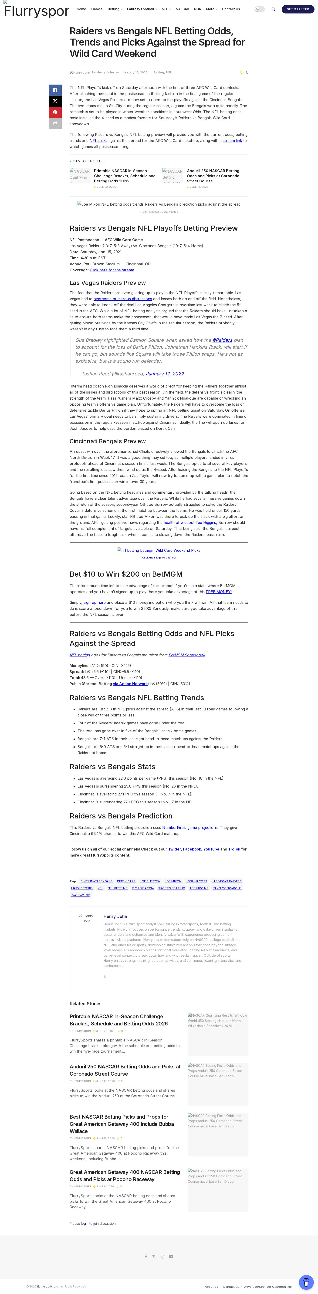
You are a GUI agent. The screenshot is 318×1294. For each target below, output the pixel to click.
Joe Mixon (173, 881)
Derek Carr (126, 881)
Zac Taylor (80, 895)
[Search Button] (273, 9)
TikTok (234, 849)
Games (97, 9)
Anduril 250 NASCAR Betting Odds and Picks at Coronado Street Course (213, 176)
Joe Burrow (150, 881)
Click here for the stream (112, 270)
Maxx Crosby (82, 888)
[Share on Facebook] (55, 90)
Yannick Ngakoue (227, 888)
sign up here (95, 602)
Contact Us (231, 9)
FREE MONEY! (219, 591)
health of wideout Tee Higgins (190, 522)
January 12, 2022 (165, 374)
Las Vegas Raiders (227, 881)
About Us (211, 1286)
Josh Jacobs (196, 881)
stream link (232, 140)
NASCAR (182, 9)
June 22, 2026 (106, 186)
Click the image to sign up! (159, 557)
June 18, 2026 (199, 186)
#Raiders (222, 340)
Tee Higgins (198, 888)
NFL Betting (118, 888)
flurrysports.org (47, 1286)
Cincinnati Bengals (97, 881)
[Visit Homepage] (36, 9)
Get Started (298, 9)
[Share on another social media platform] (55, 123)
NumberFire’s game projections (190, 827)
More (210, 9)
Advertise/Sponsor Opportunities (268, 1286)
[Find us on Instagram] (162, 1257)
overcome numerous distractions (123, 298)
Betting (113, 9)
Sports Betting (171, 888)
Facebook (192, 849)
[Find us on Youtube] (171, 1257)
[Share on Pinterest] (55, 112)
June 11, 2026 (104, 1186)
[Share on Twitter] (55, 101)
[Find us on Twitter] (154, 1257)
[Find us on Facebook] (146, 1257)
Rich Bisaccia (143, 888)
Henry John (105, 72)
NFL (165, 9)
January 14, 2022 (135, 72)
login (84, 1223)
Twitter (174, 849)
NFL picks (98, 140)
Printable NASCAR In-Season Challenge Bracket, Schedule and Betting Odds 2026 (125, 176)
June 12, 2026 (105, 1138)
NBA (197, 9)
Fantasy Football (140, 9)
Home (81, 9)
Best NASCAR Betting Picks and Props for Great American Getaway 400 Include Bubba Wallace (122, 1124)
